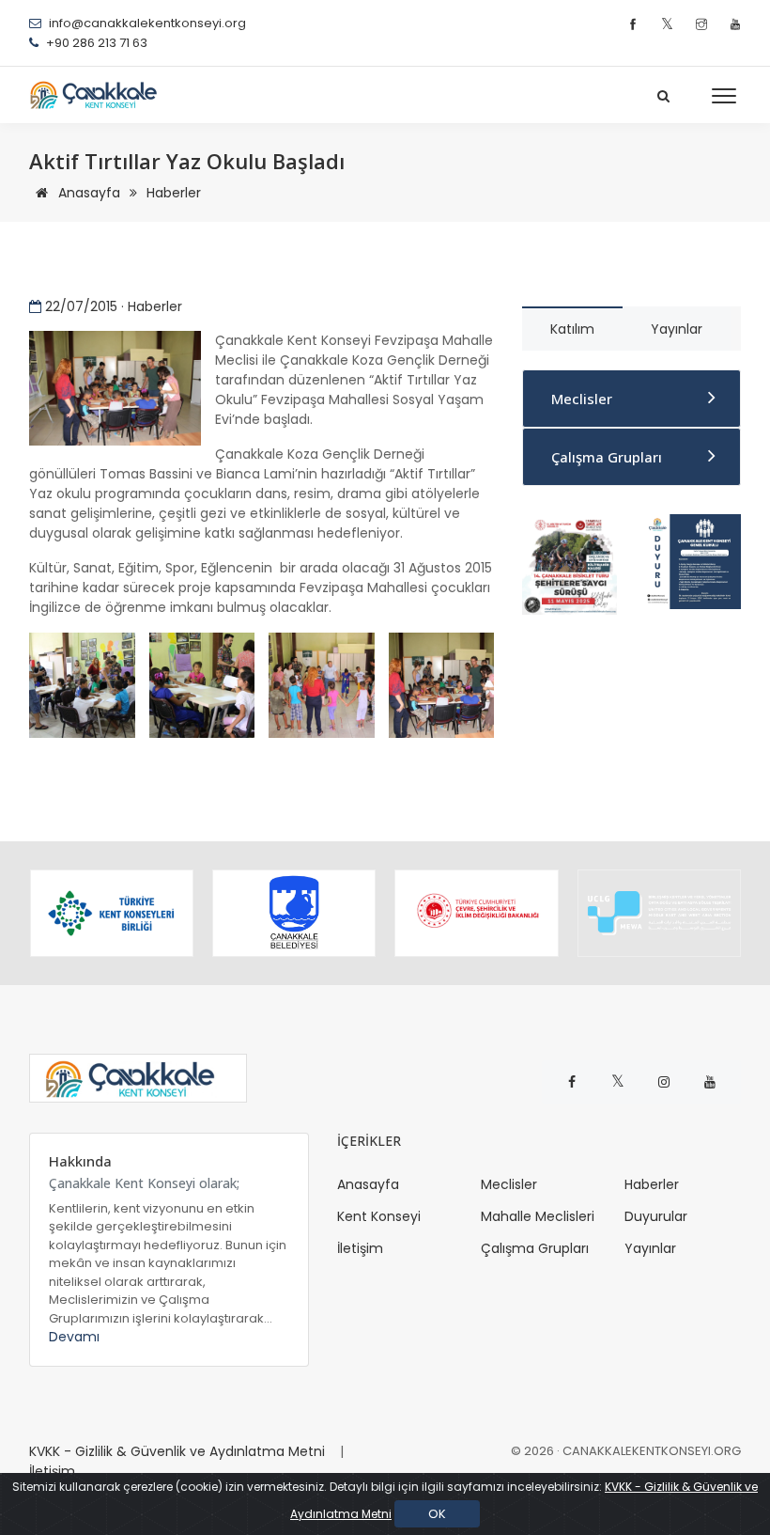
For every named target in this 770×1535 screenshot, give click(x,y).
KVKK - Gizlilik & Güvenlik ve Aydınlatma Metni (177, 1451)
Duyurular (655, 1216)
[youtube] (735, 25)
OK (437, 1514)
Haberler (173, 192)
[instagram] (704, 25)
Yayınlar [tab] (676, 329)
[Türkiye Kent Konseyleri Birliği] (111, 912)
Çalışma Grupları (606, 456)
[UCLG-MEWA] (659, 912)
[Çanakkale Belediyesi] (294, 912)
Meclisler (581, 398)
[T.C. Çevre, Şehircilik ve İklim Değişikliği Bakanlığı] (476, 912)
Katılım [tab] (572, 329)
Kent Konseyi (379, 1216)
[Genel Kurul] (692, 560)
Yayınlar (650, 1248)
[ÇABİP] (569, 563)
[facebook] (635, 25)
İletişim (360, 1248)
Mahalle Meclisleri (537, 1216)
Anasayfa (87, 192)
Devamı (74, 1336)
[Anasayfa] (99, 95)
